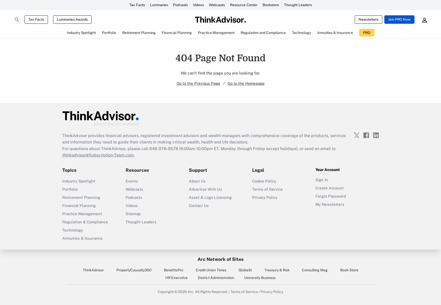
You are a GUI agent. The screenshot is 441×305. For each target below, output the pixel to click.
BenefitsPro (173, 270)
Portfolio (70, 189)
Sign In (321, 180)
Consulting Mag (315, 270)
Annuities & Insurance (82, 238)
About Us (197, 181)
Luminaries (159, 5)
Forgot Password (330, 196)
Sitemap (133, 214)
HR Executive (176, 278)
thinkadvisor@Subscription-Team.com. (98, 155)
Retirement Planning (81, 197)
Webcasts (217, 5)
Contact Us (199, 205)
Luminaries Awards (72, 19)
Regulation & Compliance (85, 222)
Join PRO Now (399, 19)
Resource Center (244, 5)
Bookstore (271, 5)
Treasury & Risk (277, 270)
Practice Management (82, 214)
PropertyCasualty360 (134, 270)
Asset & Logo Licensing (210, 197)
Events (132, 181)
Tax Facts (137, 5)
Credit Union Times (211, 270)
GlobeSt (245, 270)
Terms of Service (267, 189)
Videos (198, 5)
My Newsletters (329, 204)
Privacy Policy (264, 197)
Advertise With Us (205, 189)
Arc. (191, 292)
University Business (260, 278)
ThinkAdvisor (93, 270)
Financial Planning (79, 205)
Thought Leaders (298, 5)
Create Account (329, 188)
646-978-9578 (164, 148)
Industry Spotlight (78, 181)
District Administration (216, 278)
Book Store (349, 270)
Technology (72, 230)
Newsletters (368, 19)
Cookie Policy (264, 181)
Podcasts (180, 5)
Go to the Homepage (246, 83)
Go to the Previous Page (198, 83)
